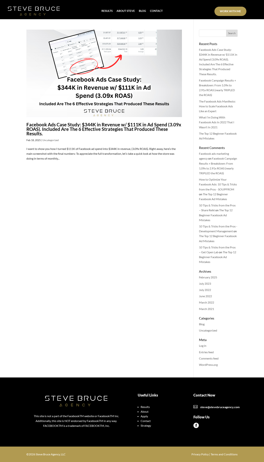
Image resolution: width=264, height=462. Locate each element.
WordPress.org (208, 364)
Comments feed (209, 358)
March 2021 (206, 309)
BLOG (142, 11)
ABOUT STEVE (126, 11)
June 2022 (205, 296)
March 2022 (206, 302)
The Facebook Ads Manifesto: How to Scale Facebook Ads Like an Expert (217, 106)
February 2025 (208, 277)
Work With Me (230, 11)
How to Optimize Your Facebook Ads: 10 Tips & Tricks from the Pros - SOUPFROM (218, 184)
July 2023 (205, 283)
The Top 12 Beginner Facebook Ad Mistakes (216, 214)
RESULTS (107, 11)
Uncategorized (51, 140)
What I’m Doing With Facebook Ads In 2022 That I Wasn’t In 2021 (216, 122)
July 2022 (205, 289)
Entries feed (206, 352)
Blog (202, 324)
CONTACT (156, 11)
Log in (202, 345)
